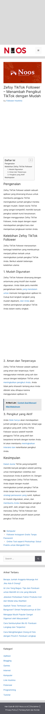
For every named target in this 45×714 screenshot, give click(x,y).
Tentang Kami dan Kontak (29, 710)
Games (6, 665)
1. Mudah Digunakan (15, 169)
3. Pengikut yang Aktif (16, 175)
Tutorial (6, 695)
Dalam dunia (9, 464)
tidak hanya (14, 420)
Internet (7, 670)
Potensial (7, 685)
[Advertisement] (22, 22)
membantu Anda (11, 503)
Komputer (11, 531)
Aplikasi (7, 656)
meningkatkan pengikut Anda (17, 382)
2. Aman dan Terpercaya (17, 172)
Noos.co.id (23, 706)
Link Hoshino (9, 680)
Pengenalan (10, 163)
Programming (9, 690)
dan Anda (24, 301)
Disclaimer (34, 706)
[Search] (38, 558)
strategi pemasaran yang (15, 495)
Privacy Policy (11, 710)
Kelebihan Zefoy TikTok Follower (18, 166)
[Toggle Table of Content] (29, 160)
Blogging (7, 661)
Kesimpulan (9, 177)
